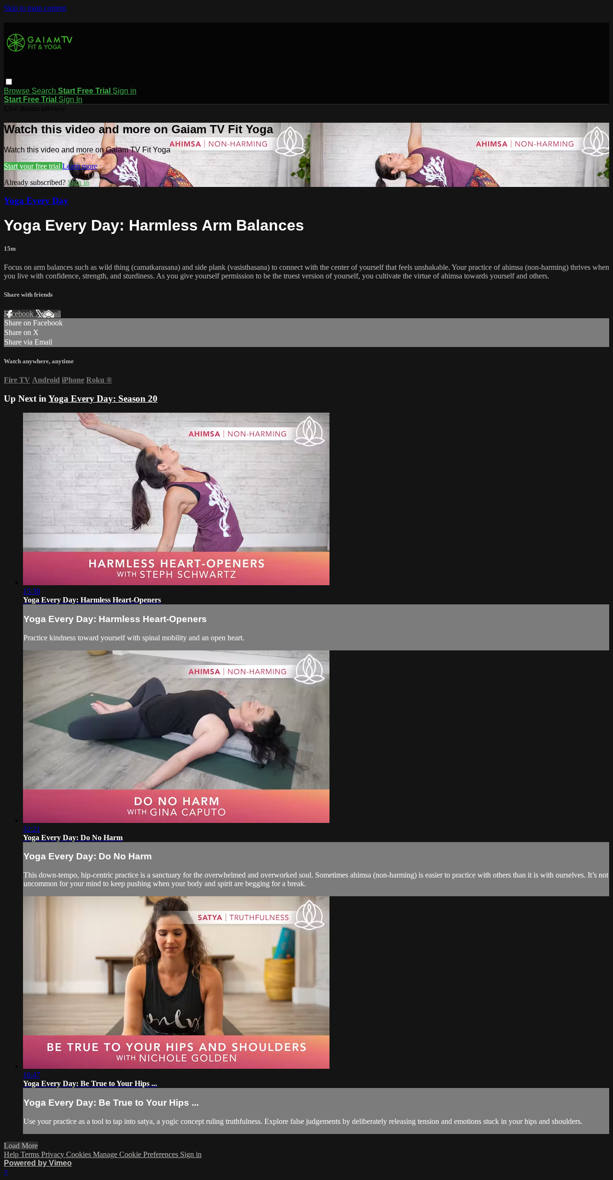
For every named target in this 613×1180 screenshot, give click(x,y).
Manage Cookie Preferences (136, 1154)
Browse (18, 91)
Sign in (124, 91)
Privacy (53, 1154)
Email (52, 314)
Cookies (79, 1154)
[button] (9, 82)
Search (45, 91)
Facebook (19, 314)
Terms (31, 1154)
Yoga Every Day (36, 201)
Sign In (70, 99)
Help (12, 1154)
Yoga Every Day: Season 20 (103, 398)
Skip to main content (35, 8)
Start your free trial (33, 166)
